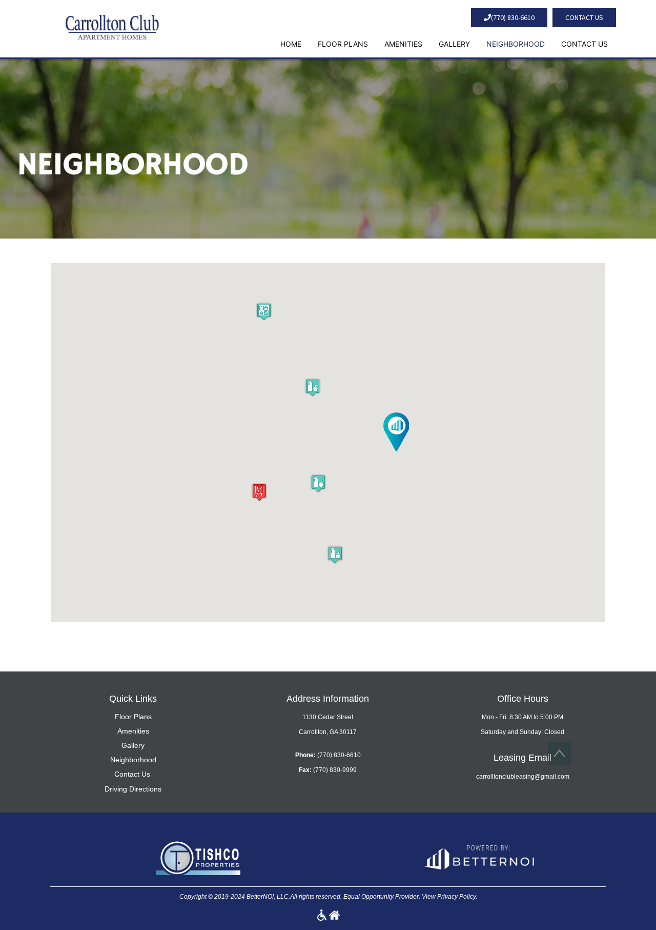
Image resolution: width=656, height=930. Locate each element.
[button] (111, 26)
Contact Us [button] (584, 17)
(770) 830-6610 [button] (513, 17)
